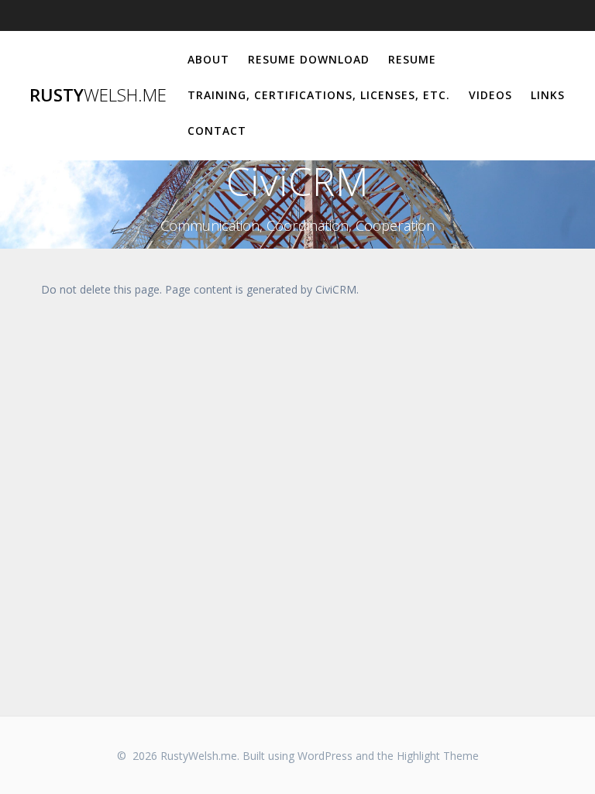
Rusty (98, 95)
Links (548, 95)
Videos (490, 95)
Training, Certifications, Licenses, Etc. (318, 95)
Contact (216, 130)
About (208, 59)
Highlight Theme (438, 755)
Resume (412, 59)
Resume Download (309, 59)
